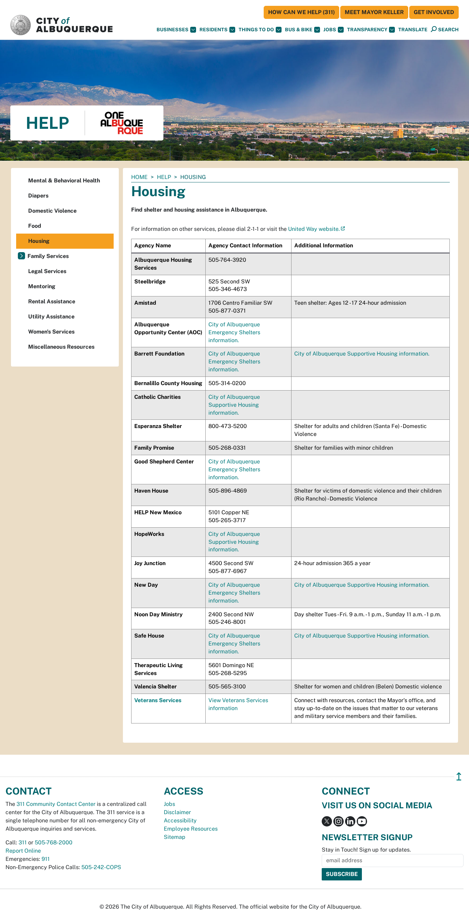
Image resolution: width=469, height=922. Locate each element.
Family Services (48, 256)
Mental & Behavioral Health (64, 180)
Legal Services (47, 271)
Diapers (38, 195)
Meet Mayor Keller (374, 12)
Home (139, 177)
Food (34, 226)
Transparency (367, 29)
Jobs (329, 29)
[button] (412, 29)
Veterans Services (157, 700)
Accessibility (180, 820)
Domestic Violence (52, 210)
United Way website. (314, 229)
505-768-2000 (53, 842)
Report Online (23, 850)
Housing (38, 241)
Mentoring (41, 286)
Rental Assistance (51, 301)
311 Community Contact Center (55, 804)
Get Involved (434, 12)
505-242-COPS (101, 867)
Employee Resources (191, 828)
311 (23, 842)
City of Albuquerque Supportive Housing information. (362, 353)
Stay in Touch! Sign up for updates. (366, 849)
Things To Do (256, 29)
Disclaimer (177, 812)
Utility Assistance (51, 316)
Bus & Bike (298, 29)
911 (46, 859)
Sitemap (174, 837)
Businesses (172, 29)
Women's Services (51, 331)
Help (164, 177)
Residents (213, 29)
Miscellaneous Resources (61, 347)
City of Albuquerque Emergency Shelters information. (234, 332)
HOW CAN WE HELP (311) (301, 12)
